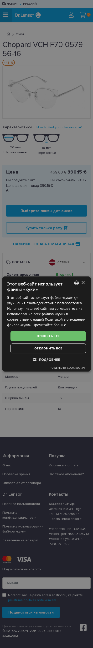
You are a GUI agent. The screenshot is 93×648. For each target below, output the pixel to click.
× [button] (83, 283)
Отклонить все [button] (48, 348)
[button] (46, 359)
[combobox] (76, 282)
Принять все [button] (48, 336)
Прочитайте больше (49, 325)
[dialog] (46, 324)
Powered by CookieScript (67, 367)
